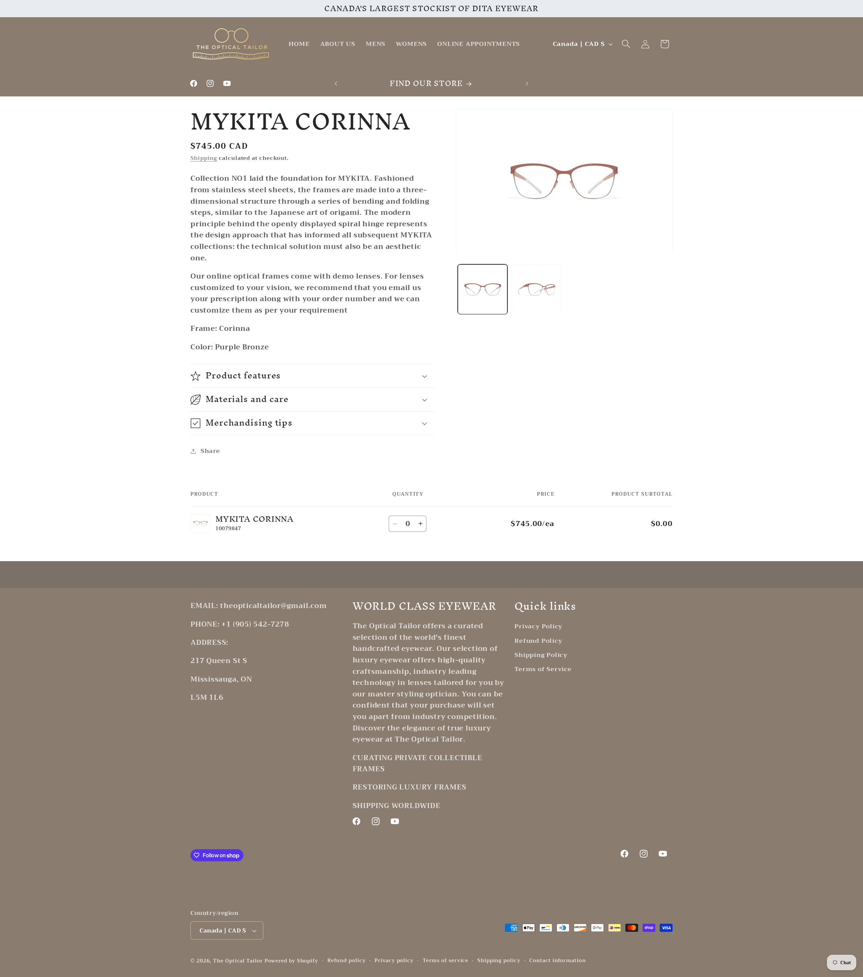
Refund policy (346, 961)
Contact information (557, 961)
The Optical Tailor (238, 961)
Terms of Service (542, 669)
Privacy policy (394, 961)
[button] (626, 44)
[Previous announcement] (336, 83)
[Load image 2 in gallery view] (536, 289)
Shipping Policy (540, 655)
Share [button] (210, 451)
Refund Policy (538, 640)
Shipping (203, 158)
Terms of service (446, 961)
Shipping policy (498, 961)
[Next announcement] (527, 83)
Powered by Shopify (291, 961)
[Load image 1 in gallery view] (482, 289)
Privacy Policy (538, 627)
